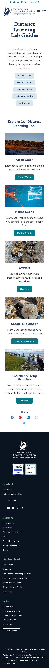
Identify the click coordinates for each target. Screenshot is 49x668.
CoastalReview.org (11, 541)
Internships (7, 591)
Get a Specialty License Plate (16, 578)
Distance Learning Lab (12, 532)
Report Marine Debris (12, 582)
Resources (7, 528)
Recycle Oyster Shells (12, 587)
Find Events (8, 565)
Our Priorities (8, 523)
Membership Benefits (12, 611)
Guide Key (24, 103)
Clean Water (24, 177)
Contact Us (7, 489)
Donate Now (8, 606)
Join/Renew (11, 630)
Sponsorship (8, 624)
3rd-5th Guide (24, 82)
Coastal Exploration (24, 341)
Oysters (24, 289)
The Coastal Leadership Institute (17, 574)
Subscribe (11, 500)
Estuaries (24, 400)
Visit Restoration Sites (12, 494)
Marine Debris (24, 233)
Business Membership (12, 615)
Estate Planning (9, 620)
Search (6, 550)
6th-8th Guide (24, 89)
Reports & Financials (11, 545)
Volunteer (7, 569)
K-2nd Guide (24, 75)
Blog (5, 536)
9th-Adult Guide (24, 96)
